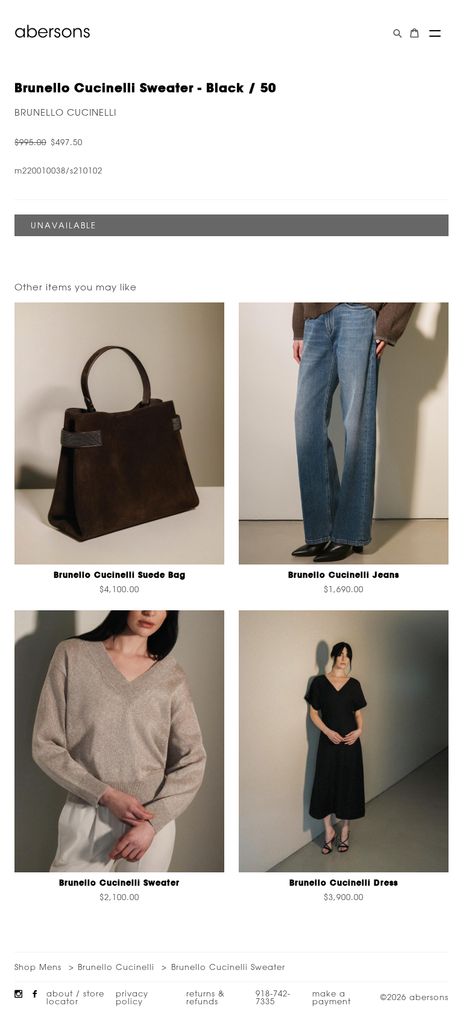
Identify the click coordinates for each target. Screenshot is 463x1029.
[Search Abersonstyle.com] (397, 33)
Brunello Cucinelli (65, 112)
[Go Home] (52, 31)
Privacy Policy (132, 997)
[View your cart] (414, 33)
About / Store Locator (75, 997)
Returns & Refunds (205, 997)
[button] (435, 33)
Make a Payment (331, 997)
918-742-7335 (273, 997)
